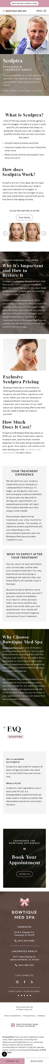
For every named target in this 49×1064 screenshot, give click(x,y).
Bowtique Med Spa (12, 648)
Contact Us (24, 874)
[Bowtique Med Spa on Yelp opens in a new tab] (32, 982)
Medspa (14, 91)
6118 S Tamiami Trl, (24, 932)
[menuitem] (17, 982)
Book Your (24, 852)
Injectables (25, 91)
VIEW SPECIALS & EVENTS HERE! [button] (24, 3)
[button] (4, 1054)
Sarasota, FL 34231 (24, 935)
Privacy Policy (29, 1016)
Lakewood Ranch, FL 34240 (24, 959)
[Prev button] (5, 233)
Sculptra (37, 91)
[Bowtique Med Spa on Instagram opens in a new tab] (17, 982)
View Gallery (24, 217)
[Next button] (44, 233)
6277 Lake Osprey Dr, (24, 956)
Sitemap (41, 1016)
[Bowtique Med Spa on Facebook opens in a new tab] (24, 982)
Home (5, 91)
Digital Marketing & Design (27, 1025)
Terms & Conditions (12, 1016)
